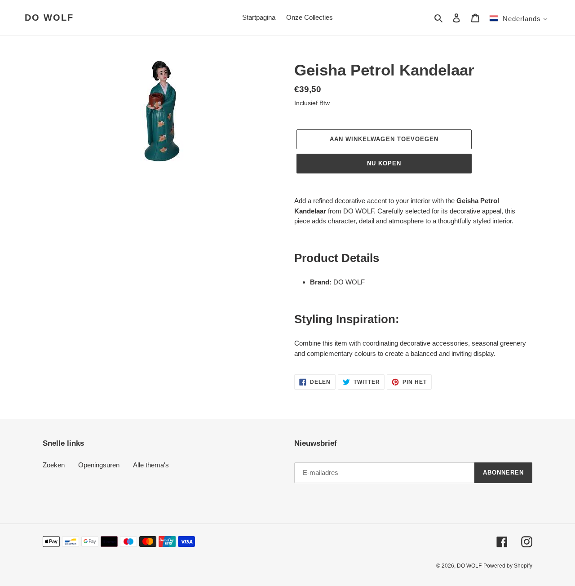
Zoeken (54, 465)
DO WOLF (49, 17)
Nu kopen (384, 163)
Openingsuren (98, 465)
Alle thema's (151, 465)
